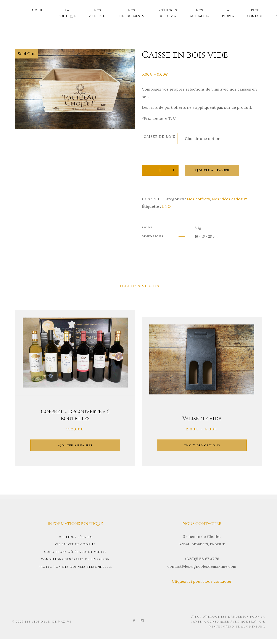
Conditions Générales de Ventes (75, 552)
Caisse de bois (159, 136)
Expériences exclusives (167, 13)
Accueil (38, 10)
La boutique (67, 13)
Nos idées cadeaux (229, 198)
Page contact (255, 13)
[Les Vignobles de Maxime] (19, 10)
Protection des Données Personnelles (75, 567)
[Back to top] (267, 629)
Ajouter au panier (212, 170)
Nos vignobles (97, 13)
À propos (228, 13)
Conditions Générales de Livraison (75, 559)
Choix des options (202, 445)
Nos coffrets (198, 198)
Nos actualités (199, 13)
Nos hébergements (131, 13)
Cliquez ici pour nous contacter (202, 581)
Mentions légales (75, 537)
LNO (166, 206)
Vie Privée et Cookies (75, 544)
